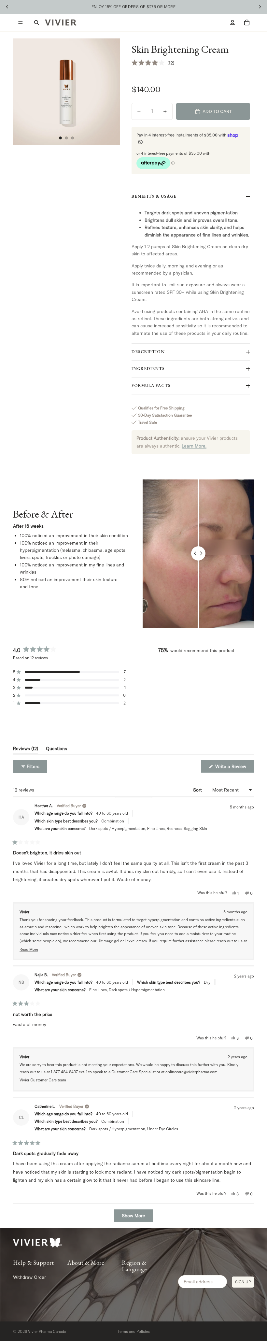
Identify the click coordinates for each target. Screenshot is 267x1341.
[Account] (232, 22)
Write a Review (234, 768)
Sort (198, 790)
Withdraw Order (29, 1277)
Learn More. (194, 446)
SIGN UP (243, 1281)
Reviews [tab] (25, 750)
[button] (153, 63)
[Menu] (20, 22)
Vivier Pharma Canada (47, 1331)
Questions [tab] (56, 750)
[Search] (36, 22)
